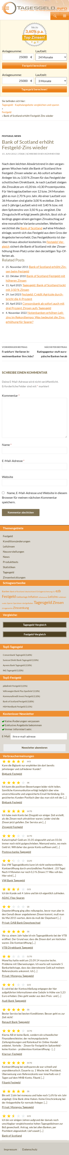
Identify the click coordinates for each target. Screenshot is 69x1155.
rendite (4, 603)
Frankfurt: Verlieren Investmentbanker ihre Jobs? (18, 352)
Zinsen (58, 602)
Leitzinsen (9, 546)
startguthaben (27, 603)
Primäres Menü (64, 16)
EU (54, 592)
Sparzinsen (17, 603)
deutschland (30, 591)
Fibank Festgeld (11, 1082)
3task (21, 153)
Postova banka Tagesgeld (16, 851)
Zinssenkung (21, 607)
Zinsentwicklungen (14, 577)
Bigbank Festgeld (12, 773)
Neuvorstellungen (13, 551)
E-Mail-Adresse (13, 460)
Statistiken (9, 567)
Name (7, 444)
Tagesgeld (8, 572)
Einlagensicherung (44, 591)
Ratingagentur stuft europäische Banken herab (52, 352)
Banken (6, 591)
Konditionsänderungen (16, 541)
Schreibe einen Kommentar (43, 153)
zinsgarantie (7, 608)
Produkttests (10, 562)
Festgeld (6, 112)
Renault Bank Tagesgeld (16, 1022)
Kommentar (11, 395)
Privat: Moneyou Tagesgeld (18, 975)
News (17, 136)
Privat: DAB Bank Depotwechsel (21, 922)
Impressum (10, 1149)
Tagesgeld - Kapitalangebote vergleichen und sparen (30, 104)
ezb (58, 591)
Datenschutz (29, 1149)
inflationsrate (43, 597)
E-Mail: (6, 736)
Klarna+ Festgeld (12, 1053)
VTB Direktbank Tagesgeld (17, 947)
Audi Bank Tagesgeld (14, 1000)
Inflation (33, 596)
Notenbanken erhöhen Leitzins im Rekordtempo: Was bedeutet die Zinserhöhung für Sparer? (35, 317)
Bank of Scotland (31, 228)
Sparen (10, 603)
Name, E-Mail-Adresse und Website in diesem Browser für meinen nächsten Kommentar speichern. (34, 497)
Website (7, 477)
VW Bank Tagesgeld (13, 880)
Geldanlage (22, 596)
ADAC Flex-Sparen (13, 897)
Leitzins (53, 596)
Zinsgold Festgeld (12, 827)
